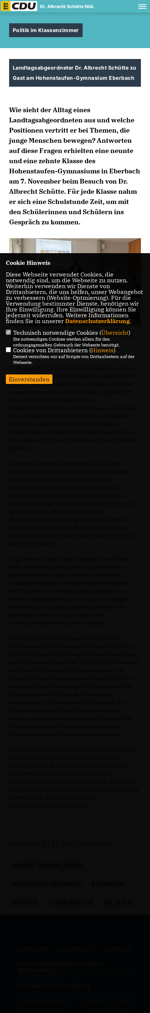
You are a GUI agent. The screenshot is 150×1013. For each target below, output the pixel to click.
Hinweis (102, 350)
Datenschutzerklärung (97, 321)
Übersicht (115, 332)
